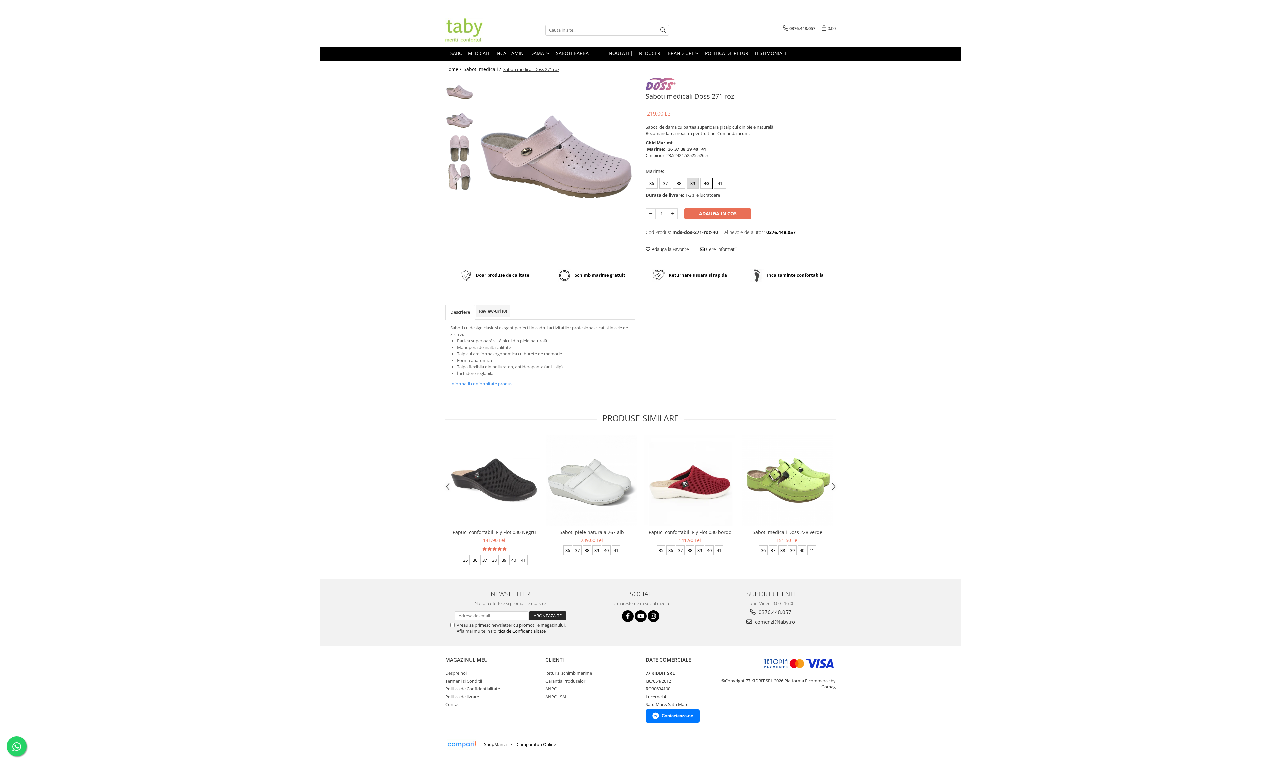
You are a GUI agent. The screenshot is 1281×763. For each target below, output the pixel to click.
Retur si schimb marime (568, 673)
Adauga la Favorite (669, 249)
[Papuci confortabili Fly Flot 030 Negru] (494, 480)
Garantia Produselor (565, 681)
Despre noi (456, 673)
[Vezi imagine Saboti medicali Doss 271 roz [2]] (459, 148)
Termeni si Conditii (463, 681)
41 (720, 183)
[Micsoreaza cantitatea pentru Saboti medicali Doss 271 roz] (651, 213)
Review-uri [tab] (493, 311)
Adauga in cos (718, 213)
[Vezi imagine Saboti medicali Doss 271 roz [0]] (459, 92)
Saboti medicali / (483, 69)
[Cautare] (663, 30)
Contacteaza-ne (677, 715)
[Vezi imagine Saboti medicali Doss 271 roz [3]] (459, 177)
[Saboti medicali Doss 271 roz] (556, 157)
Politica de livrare (462, 697)
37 (665, 183)
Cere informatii (721, 249)
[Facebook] (628, 616)
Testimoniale (770, 53)
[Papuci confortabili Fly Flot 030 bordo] (689, 480)
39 (692, 183)
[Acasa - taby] (478, 30)
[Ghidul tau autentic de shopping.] (461, 744)
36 (651, 183)
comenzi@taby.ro (774, 621)
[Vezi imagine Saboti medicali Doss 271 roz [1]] (459, 120)
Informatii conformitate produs (481, 384)
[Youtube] (641, 616)
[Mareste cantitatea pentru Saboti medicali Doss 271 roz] (673, 213)
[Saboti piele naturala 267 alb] (591, 480)
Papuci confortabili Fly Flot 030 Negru (494, 532)
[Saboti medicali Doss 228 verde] (787, 480)
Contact (453, 704)
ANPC (551, 689)
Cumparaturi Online (536, 744)
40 (706, 183)
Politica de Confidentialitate (518, 631)
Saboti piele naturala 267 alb (592, 532)
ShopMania (495, 744)
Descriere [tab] (460, 312)
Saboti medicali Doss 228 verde (787, 532)
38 (679, 183)
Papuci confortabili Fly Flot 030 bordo (690, 532)
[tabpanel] (556, 157)
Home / (454, 69)
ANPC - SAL (556, 697)
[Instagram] (653, 616)
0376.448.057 (774, 612)
